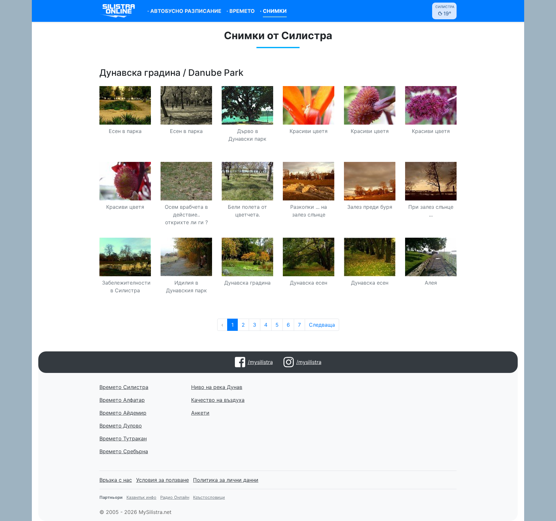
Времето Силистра (123, 387)
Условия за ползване (162, 480)
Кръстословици (209, 497)
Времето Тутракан (123, 438)
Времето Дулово (120, 425)
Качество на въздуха (218, 400)
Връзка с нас (115, 480)
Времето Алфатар (122, 400)
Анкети (200, 413)
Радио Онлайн (174, 497)
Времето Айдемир (122, 413)
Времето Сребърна (123, 451)
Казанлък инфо (141, 497)
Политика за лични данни (225, 480)
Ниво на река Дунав (216, 387)
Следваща (322, 325)
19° (444, 11)
